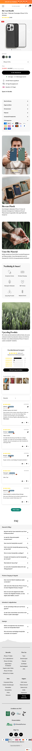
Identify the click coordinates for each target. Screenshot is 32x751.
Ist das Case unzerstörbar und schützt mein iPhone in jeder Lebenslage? (15, 613)
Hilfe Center (24, 682)
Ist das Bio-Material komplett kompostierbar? (11, 538)
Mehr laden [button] (16, 509)
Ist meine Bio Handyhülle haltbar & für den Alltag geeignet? (15, 567)
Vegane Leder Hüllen (8, 668)
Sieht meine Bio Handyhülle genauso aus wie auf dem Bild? (15, 548)
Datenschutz (24, 687)
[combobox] (28, 750)
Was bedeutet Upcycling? (10, 563)
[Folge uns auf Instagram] (16, 734)
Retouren (8, 695)
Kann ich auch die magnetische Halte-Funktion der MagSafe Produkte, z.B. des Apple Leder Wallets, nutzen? (14, 593)
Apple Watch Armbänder (8, 664)
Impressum (24, 692)
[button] (5, 17)
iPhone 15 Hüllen (8, 670)
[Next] (29, 31)
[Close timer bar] (31, 0)
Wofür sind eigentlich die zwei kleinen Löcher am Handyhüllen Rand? (14, 626)
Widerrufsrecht (24, 685)
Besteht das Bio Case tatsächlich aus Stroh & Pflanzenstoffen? (15, 532)
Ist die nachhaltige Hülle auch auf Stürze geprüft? (14, 607)
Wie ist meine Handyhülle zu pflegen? (14, 553)
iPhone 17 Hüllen (8, 656)
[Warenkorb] (29, 6)
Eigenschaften (8, 105)
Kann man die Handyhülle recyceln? (13, 543)
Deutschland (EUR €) (15, 745)
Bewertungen (23, 658)
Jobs (24, 669)
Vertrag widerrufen (24, 696)
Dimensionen (7, 109)
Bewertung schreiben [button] (16, 370)
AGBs (23, 690)
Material (6, 112)
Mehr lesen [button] (6, 419)
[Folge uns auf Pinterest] (21, 734)
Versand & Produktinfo (10, 116)
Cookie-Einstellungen (8, 685)
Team (23, 656)
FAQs (8, 692)
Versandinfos (8, 690)
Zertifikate (24, 663)
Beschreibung (7, 101)
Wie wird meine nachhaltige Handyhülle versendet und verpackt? (14, 632)
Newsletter (8, 687)
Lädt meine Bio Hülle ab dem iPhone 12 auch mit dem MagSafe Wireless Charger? (15, 586)
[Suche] (26, 6)
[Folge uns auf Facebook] (11, 734)
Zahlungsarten (7, 120)
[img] (6, 404)
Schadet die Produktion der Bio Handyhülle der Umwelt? (15, 558)
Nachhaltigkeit (24, 666)
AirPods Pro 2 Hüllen (8, 673)
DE (28, 749)
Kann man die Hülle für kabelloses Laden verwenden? (14, 581)
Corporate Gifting (8, 682)
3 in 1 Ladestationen (8, 658)
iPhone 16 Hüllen (8, 661)
